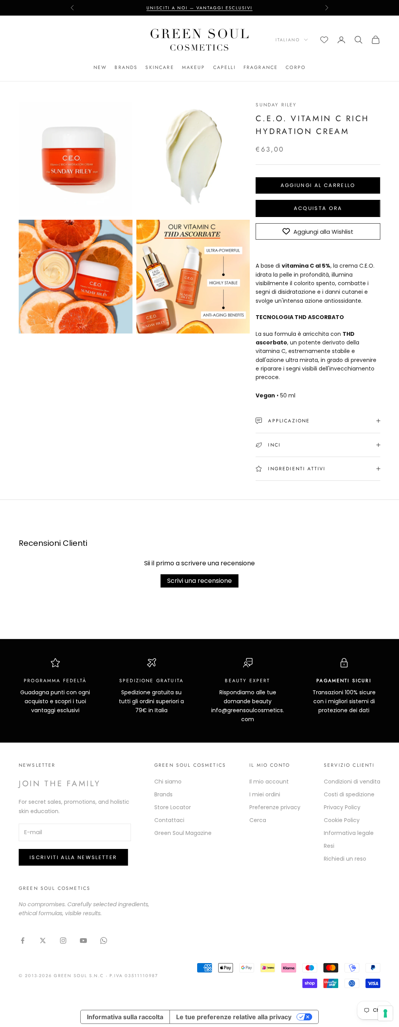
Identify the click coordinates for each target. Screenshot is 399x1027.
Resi (329, 846)
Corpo (295, 67)
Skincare (159, 67)
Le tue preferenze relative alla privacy (233, 1017)
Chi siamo (168, 781)
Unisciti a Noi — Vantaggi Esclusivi (199, 8)
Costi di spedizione (349, 794)
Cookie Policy (342, 820)
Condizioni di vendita (352, 781)
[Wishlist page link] (324, 40)
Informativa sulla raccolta (125, 1017)
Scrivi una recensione (199, 580)
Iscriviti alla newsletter (73, 857)
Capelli (224, 67)
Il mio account (269, 781)
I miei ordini (264, 794)
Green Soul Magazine (183, 833)
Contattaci (169, 820)
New (100, 67)
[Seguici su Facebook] (22, 940)
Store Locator (172, 807)
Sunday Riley (276, 104)
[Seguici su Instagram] (63, 940)
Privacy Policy (342, 807)
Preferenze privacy (274, 807)
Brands (126, 67)
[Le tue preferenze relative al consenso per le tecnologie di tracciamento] (385, 1013)
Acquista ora (318, 208)
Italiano (287, 40)
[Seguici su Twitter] (43, 940)
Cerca (257, 820)
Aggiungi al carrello (318, 185)
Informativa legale (349, 833)
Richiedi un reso (345, 859)
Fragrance (261, 67)
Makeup (193, 67)
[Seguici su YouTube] (83, 940)
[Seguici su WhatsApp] (104, 940)
